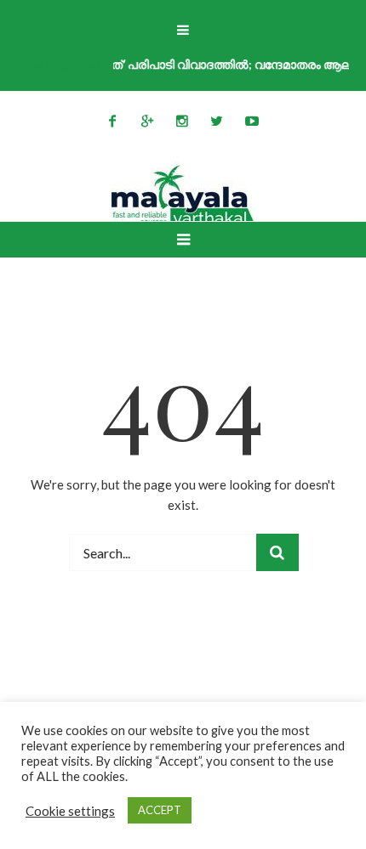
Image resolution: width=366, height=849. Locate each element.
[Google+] (147, 121)
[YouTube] (252, 121)
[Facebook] (112, 121)
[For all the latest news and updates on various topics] (183, 195)
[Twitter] (217, 121)
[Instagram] (182, 121)
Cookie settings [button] (70, 810)
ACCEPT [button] (159, 810)
